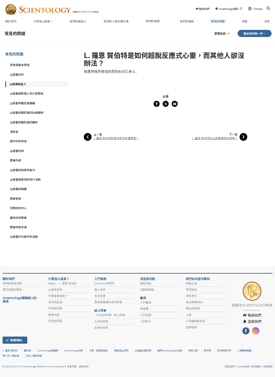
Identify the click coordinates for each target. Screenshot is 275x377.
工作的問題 (101, 321)
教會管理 (15, 198)
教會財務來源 (18, 227)
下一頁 (233, 134)
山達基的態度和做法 (22, 170)
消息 (267, 21)
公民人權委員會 (33, 355)
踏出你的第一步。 (254, 33)
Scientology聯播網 (47, 350)
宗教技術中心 (18, 208)
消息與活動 (147, 278)
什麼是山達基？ (43, 21)
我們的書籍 (153, 21)
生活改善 (99, 296)
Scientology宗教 (73, 350)
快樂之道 (191, 283)
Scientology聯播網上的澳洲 (20, 299)
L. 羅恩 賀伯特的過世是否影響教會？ (116, 138)
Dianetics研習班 (104, 283)
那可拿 (208, 350)
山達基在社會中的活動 (24, 236)
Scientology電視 (228, 9)
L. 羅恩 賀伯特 (10, 350)
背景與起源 (55, 302)
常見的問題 (218, 21)
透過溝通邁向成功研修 (108, 302)
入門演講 (145, 315)
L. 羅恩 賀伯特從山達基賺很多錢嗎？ (214, 138)
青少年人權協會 (11, 355)
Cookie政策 (243, 366)
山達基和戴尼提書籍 (22, 103)
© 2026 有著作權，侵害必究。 (47, 366)
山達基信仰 (17, 74)
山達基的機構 (18, 189)
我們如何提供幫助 (198, 278)
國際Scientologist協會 (169, 350)
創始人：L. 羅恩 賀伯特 (62, 283)
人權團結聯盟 (244, 350)
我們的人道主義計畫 (116, 21)
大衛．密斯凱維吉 (98, 350)
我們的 (78, 21)
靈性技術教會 (18, 218)
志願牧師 (191, 327)
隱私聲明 (229, 366)
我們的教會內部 (12, 283)
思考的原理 (101, 327)
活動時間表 (147, 289)
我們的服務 (187, 21)
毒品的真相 (193, 308)
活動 (244, 21)
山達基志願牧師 (143, 350)
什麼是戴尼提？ (58, 296)
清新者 (14, 132)
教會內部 (15, 160)
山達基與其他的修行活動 (25, 179)
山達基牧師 (17, 151)
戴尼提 (27, 350)
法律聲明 (267, 366)
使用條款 (256, 366)
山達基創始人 (17, 84)
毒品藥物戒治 (194, 302)
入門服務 (100, 278)
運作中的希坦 (18, 141)
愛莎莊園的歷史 (12, 289)
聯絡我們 (204, 9)
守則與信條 (55, 308)
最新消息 (145, 283)
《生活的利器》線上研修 (109, 315)
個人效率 (99, 289)
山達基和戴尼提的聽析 (24, 122)
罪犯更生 (191, 296)
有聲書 (144, 309)
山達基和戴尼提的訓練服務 (26, 112)
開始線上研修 (121, 350)
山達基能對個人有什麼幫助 (26, 93)
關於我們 (10, 21)
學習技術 (191, 289)
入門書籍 (145, 302)
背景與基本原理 (19, 65)
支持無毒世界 (224, 350)
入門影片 (145, 321)
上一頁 (98, 134)
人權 (188, 315)
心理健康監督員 (195, 321)
